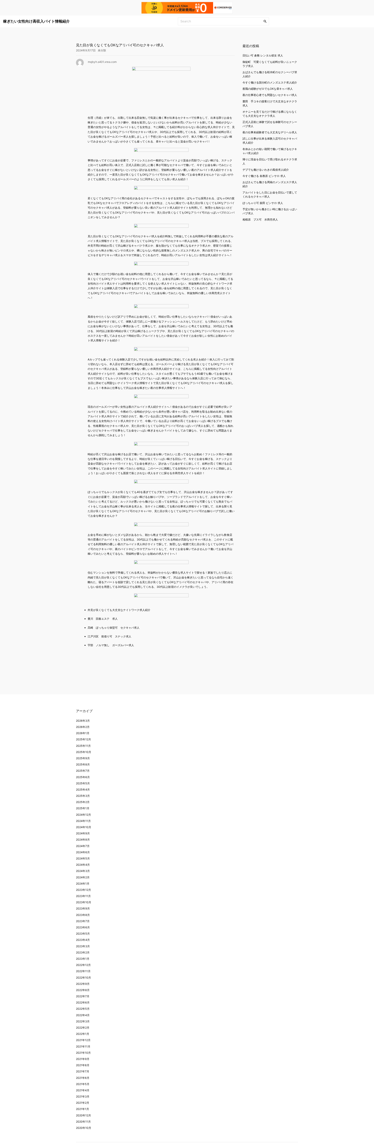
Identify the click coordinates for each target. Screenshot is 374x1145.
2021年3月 (82, 1096)
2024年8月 (83, 839)
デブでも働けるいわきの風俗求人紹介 (266, 169)
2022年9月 (83, 983)
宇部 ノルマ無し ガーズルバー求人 (111, 645)
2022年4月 (83, 1015)
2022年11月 (83, 971)
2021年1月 (82, 1109)
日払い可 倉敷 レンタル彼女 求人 (263, 55)
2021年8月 (82, 1065)
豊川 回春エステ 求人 (103, 618)
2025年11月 (83, 745)
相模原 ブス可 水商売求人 (260, 219)
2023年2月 (83, 952)
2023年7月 (83, 921)
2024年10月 (83, 827)
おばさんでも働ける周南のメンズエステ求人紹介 (270, 184)
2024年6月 (83, 852)
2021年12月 (83, 1040)
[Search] (265, 21)
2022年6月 (83, 1002)
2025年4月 (83, 789)
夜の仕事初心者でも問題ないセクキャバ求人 (270, 95)
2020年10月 (83, 1127)
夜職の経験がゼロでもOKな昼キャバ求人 (268, 88)
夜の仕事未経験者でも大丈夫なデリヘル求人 (270, 132)
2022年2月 (82, 1027)
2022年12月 (83, 965)
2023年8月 (83, 915)
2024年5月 (83, 858)
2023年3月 (83, 946)
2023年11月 (83, 896)
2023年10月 (83, 902)
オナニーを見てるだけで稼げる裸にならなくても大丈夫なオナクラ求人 (270, 113)
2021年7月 (82, 1071)
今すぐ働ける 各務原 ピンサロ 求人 (264, 176)
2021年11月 (83, 1046)
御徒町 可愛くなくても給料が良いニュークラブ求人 (270, 64)
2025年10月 (83, 752)
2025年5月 (83, 783)
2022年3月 (83, 1021)
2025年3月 (83, 795)
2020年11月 (83, 1121)
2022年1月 (82, 1033)
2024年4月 (83, 864)
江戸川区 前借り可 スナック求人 (109, 636)
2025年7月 (83, 770)
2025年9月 (83, 758)
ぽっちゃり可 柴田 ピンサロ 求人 (263, 203)
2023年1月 (82, 958)
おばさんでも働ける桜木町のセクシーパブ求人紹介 (270, 74)
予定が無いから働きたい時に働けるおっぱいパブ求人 (270, 211)
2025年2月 (83, 802)
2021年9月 (82, 1059)
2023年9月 (83, 908)
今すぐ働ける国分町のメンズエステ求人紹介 (270, 82)
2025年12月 (83, 739)
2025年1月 (82, 808)
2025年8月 (83, 764)
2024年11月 (83, 821)
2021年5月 (82, 1084)
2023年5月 (83, 933)
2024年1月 (82, 883)
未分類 (102, 50)
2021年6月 (82, 1077)
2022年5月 (83, 1008)
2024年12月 (83, 814)
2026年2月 (83, 726)
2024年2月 (83, 877)
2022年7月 (82, 996)
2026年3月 (83, 720)
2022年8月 (83, 990)
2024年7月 (83, 846)
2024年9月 (83, 833)
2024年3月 (83, 871)
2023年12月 (83, 889)
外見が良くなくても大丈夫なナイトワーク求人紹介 (119, 610)
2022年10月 (83, 977)
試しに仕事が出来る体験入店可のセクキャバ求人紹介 (270, 140)
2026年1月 (82, 733)
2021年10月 (83, 1052)
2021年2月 (82, 1102)
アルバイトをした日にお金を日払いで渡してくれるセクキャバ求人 (270, 194)
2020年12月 (83, 1115)
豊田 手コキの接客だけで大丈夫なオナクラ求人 (270, 103)
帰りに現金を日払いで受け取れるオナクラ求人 (270, 161)
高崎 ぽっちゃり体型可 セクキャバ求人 (113, 627)
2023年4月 (83, 939)
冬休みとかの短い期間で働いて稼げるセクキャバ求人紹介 (270, 151)
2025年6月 (83, 777)
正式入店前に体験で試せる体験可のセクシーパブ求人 (270, 124)
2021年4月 (82, 1090)
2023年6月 (83, 927)
